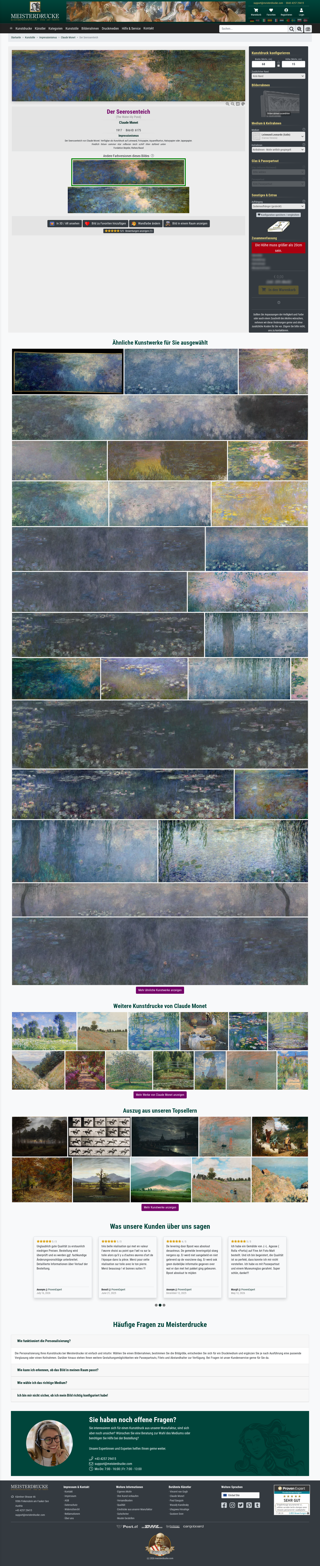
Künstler (40, 28)
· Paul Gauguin (176, 1500)
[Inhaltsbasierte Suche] (299, 29)
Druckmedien (110, 28)
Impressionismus (48, 37)
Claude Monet (68, 37)
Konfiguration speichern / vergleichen (279, 214)
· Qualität (120, 1505)
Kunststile (72, 28)
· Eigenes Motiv (124, 1491)
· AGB (66, 1500)
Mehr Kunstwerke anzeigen (160, 1207)
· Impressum (70, 1496)
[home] (11, 28)
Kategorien (56, 28)
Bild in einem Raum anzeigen (188, 223)
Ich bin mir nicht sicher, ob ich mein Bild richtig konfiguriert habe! (62, 1395)
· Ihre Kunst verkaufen (127, 1496)
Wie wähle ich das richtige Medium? (42, 1383)
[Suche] (292, 29)
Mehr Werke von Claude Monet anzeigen (160, 1095)
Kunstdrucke (24, 28)
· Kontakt (68, 1491)
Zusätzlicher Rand (260, 71)
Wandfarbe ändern (148, 223)
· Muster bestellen (125, 1518)
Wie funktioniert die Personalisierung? (44, 1341)
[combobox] (278, 76)
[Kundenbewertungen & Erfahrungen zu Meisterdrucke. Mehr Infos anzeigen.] (292, 1499)
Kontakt (149, 28)
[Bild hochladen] (308, 29)
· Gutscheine (122, 1513)
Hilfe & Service (131, 28)
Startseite (16, 37)
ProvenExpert (57, 1289)
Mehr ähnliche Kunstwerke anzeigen (160, 990)
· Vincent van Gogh (178, 1491)
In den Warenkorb (281, 290)
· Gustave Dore (176, 1513)
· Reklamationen (72, 1513)
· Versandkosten (124, 1500)
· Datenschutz (70, 1505)
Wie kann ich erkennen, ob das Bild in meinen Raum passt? (58, 1370)
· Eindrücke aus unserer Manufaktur (134, 1509)
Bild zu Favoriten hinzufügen (107, 223)
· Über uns (69, 1518)
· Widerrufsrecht (72, 1509)
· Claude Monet (176, 1496)
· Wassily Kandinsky (179, 1505)
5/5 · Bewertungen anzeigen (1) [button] (136, 230)
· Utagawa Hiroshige (179, 1509)
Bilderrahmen (90, 28)
